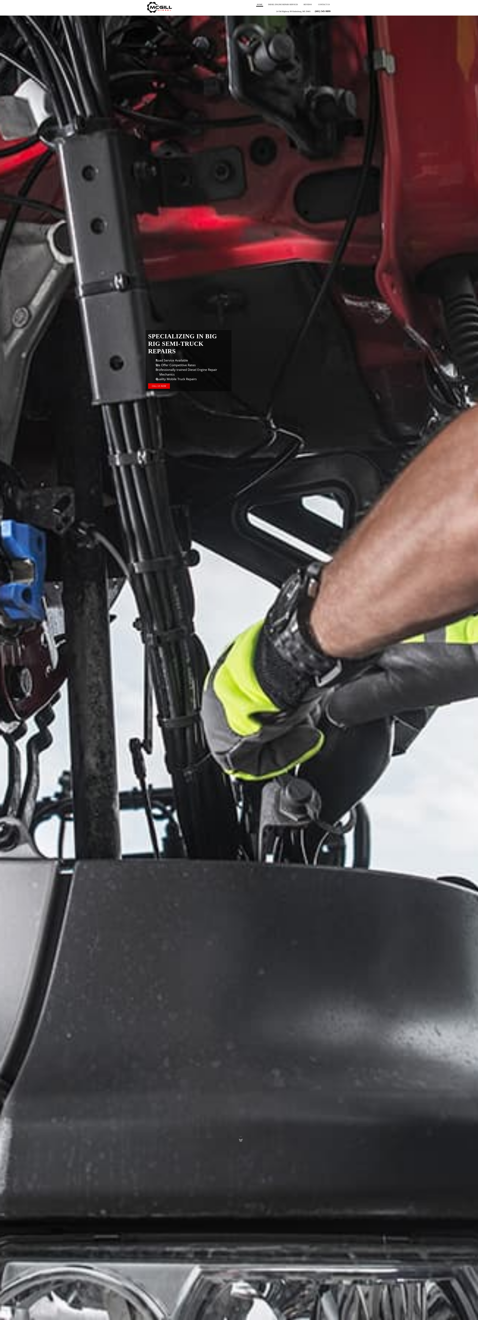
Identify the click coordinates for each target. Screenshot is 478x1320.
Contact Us (324, 4)
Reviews (308, 4)
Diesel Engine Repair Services (283, 4)
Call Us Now (159, 386)
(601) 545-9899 (322, 11)
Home (259, 4)
